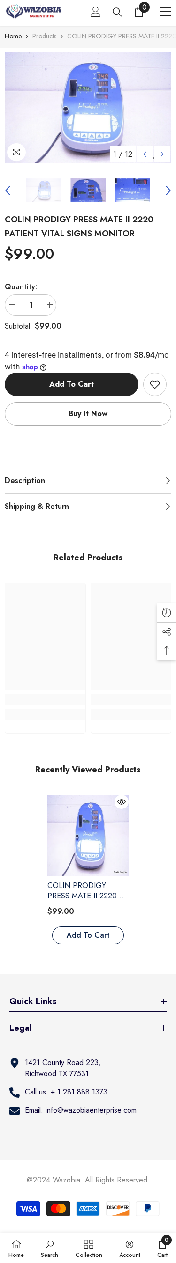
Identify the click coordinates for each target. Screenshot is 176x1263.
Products (44, 36)
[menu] (165, 11)
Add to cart (71, 384)
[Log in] (96, 12)
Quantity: (21, 286)
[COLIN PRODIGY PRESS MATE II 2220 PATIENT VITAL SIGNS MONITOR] (88, 835)
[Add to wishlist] (155, 384)
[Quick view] (122, 802)
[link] (45, 699)
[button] (145, 154)
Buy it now (88, 413)
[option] (88, 107)
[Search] (117, 12)
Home (13, 36)
